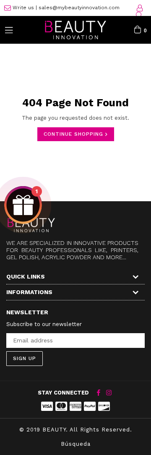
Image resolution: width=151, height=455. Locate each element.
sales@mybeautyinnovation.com (79, 8)
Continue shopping (74, 134)
